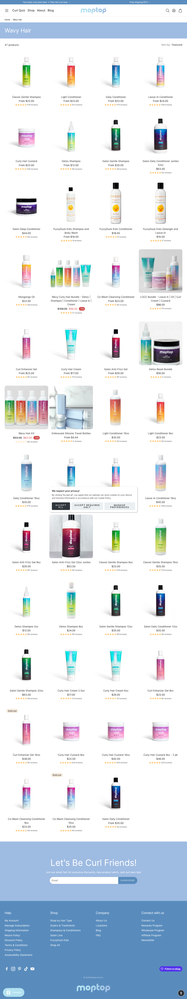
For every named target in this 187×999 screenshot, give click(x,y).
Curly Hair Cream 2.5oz (71, 690)
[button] (7, 10)
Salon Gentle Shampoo (115, 161)
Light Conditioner (71, 97)
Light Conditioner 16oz (116, 433)
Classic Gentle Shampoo (26, 97)
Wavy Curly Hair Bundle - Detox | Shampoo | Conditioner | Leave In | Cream (71, 300)
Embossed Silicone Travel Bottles (71, 433)
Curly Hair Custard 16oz (116, 754)
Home (7, 19)
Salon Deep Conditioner (26, 229)
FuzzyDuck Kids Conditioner (115, 229)
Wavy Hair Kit (26, 433)
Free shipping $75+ (139, 2)
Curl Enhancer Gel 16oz (26, 754)
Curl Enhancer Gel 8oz (161, 690)
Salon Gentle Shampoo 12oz (115, 626)
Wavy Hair (17, 19)
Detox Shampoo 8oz (71, 626)
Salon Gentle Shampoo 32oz (26, 690)
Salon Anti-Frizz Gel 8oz (26, 562)
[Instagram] (13, 969)
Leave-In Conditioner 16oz (160, 498)
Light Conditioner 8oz (160, 433)
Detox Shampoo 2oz (26, 626)
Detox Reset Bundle (160, 369)
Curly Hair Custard (26, 161)
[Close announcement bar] (184, 2)
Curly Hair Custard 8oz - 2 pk (160, 754)
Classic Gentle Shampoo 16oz (160, 562)
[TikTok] (26, 969)
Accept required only (87, 506)
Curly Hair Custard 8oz (71, 754)
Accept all (61, 506)
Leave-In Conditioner (160, 97)
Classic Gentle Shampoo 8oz (116, 562)
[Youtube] (32, 969)
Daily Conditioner (116, 97)
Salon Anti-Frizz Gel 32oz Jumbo (71, 562)
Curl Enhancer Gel (26, 369)
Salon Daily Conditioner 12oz (160, 626)
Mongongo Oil (26, 296)
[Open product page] (26, 71)
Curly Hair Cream (71, 369)
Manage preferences (119, 506)
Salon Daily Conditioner (116, 819)
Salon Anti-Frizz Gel (116, 369)
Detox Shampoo (71, 161)
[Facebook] (7, 969)
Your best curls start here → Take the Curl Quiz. (45, 2)
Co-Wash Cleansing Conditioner (116, 296)
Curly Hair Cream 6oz (115, 690)
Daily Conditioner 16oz (26, 498)
